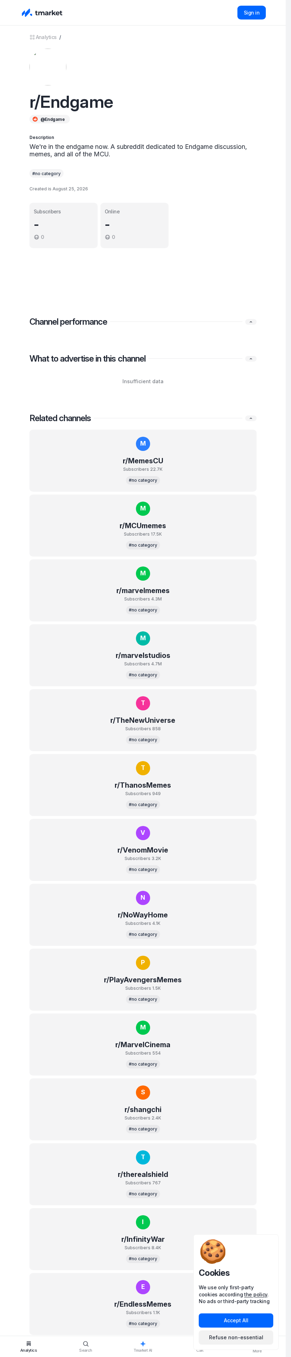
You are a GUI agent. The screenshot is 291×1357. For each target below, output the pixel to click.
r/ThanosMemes (143, 785)
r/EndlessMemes (142, 1304)
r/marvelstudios (143, 655)
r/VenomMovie (142, 850)
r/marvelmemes (143, 590)
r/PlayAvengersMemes (143, 980)
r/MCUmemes (143, 525)
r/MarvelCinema (142, 1044)
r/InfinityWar (143, 1239)
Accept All (236, 1320)
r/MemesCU (143, 461)
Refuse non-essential (236, 1337)
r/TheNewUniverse (142, 720)
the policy (255, 1294)
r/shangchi (143, 1109)
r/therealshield (143, 1174)
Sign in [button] (251, 13)
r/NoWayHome (143, 915)
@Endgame (52, 119)
